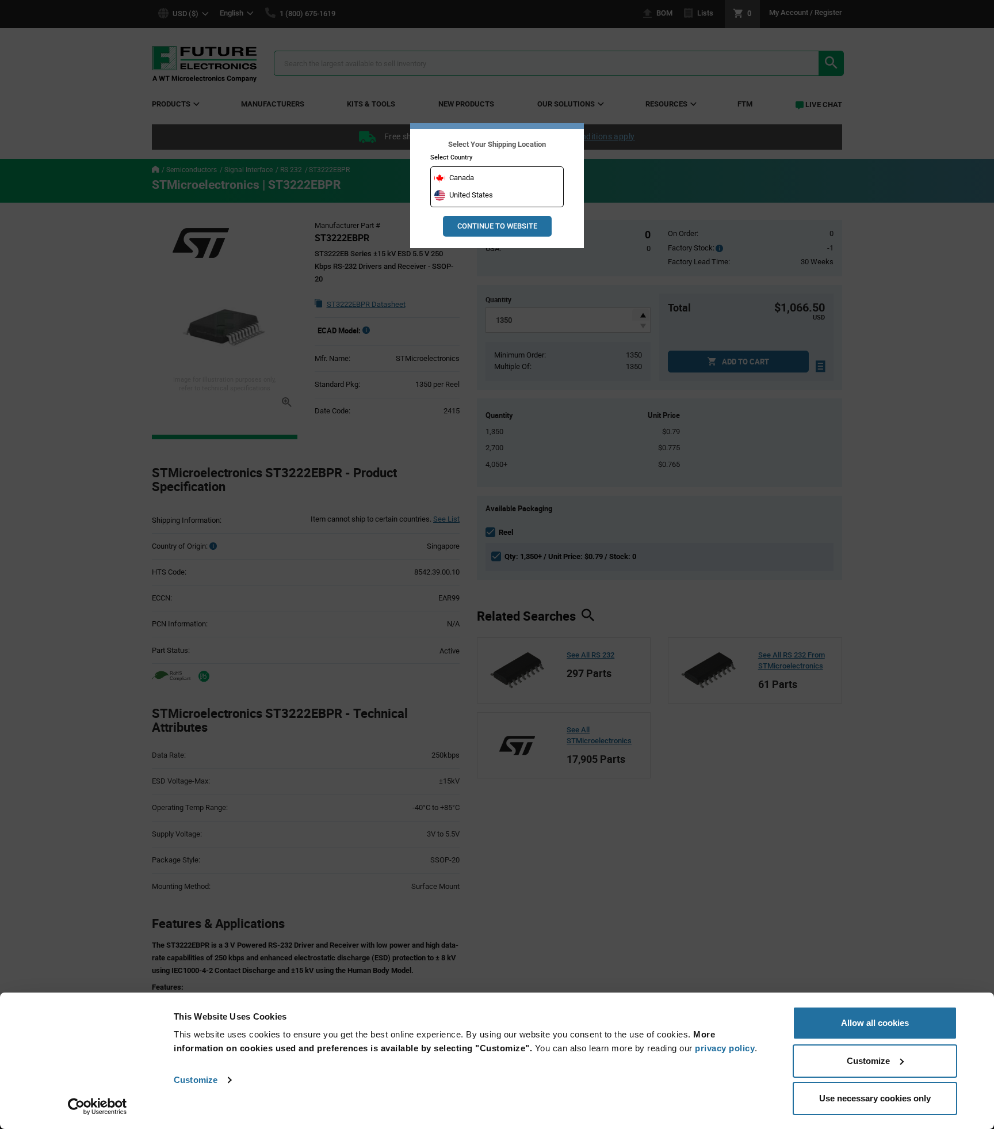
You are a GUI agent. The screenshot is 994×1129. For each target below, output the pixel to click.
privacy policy (725, 1048)
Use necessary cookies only (875, 1098)
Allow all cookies (875, 1023)
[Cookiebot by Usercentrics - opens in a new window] (97, 1106)
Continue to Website (497, 226)
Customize (195, 1080)
